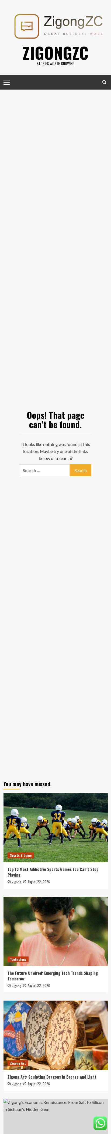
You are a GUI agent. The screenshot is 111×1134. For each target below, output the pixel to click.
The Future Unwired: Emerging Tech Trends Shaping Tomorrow (53, 975)
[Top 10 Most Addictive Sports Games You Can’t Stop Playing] (56, 827)
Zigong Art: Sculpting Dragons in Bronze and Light (52, 1077)
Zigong (16, 882)
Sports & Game (21, 855)
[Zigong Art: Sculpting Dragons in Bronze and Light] (56, 1035)
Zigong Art (18, 1063)
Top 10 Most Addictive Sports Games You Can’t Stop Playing (53, 872)
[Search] (104, 82)
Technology (18, 959)
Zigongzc (55, 52)
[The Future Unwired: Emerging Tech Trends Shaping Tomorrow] (56, 931)
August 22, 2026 (39, 881)
